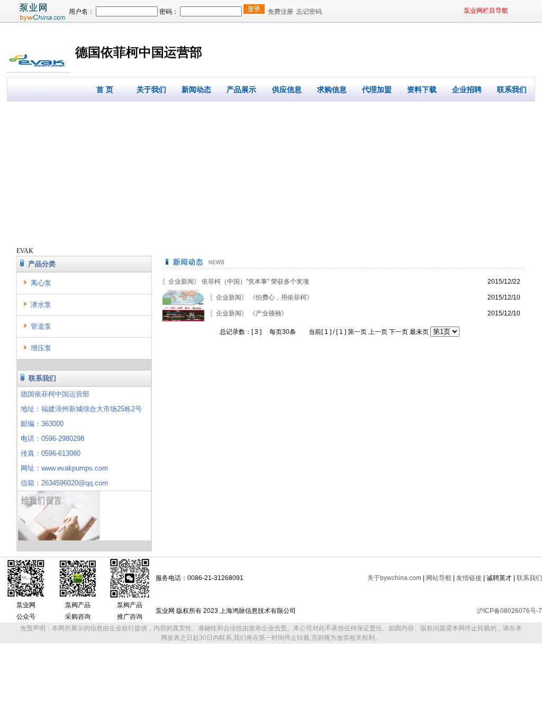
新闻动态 (196, 89)
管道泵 (41, 326)
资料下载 (422, 89)
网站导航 (438, 578)
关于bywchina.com (394, 578)
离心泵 (41, 283)
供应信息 (287, 89)
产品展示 (241, 89)
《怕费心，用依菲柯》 (261, 297)
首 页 (104, 89)
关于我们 (151, 89)
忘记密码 (309, 11)
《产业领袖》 (248, 313)
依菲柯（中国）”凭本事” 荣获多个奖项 (235, 281)
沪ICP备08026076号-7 (509, 610)
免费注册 (280, 11)
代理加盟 (377, 89)
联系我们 (512, 89)
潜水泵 (41, 305)
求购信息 (332, 89)
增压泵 (41, 348)
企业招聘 (467, 89)
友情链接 (469, 578)
